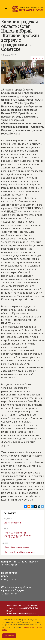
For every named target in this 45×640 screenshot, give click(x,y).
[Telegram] (42, 506)
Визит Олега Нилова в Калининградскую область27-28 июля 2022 (17, 535)
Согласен (9, 636)
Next (41, 70)
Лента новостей (12, 522)
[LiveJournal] (39, 506)
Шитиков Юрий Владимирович (19, 552)
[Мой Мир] (32, 506)
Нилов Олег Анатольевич (16, 547)
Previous (3, 70)
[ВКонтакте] (25, 506)
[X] (35, 506)
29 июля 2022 (8, 55)
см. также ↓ (37, 58)
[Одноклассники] (28, 506)
